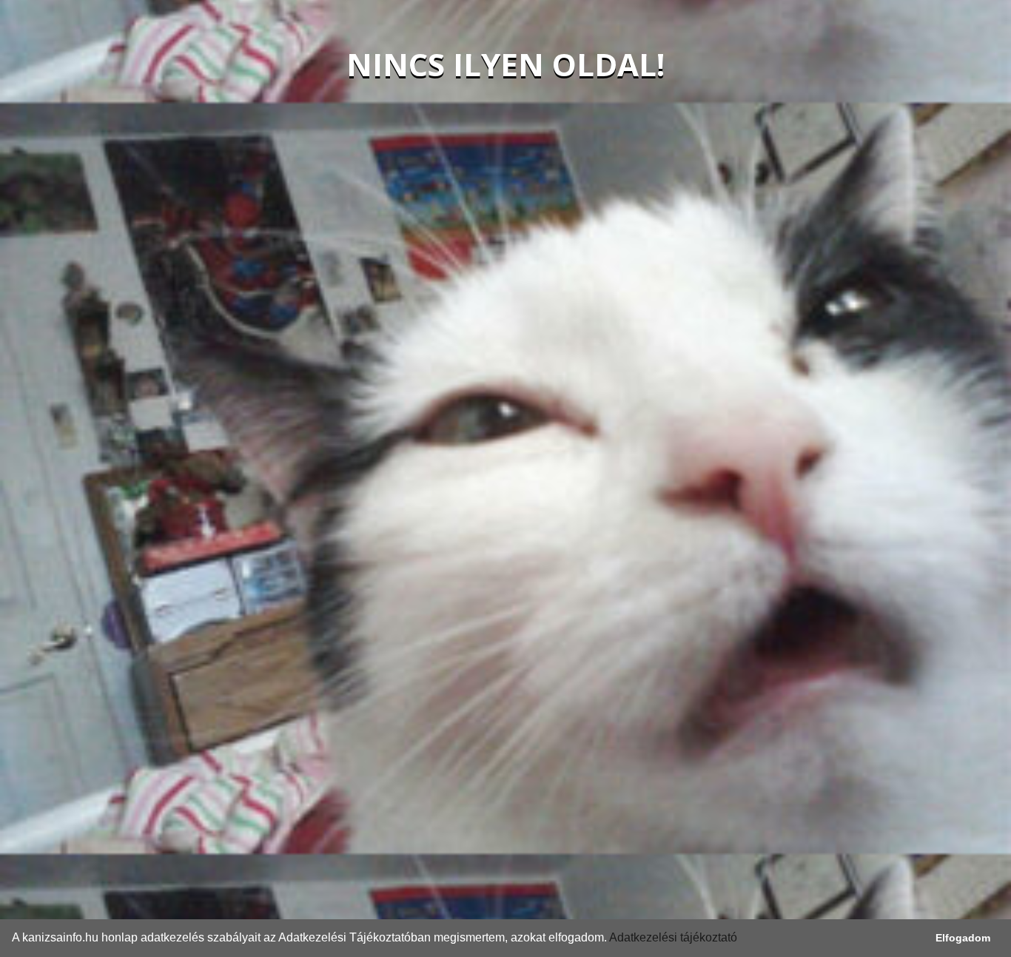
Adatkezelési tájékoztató (673, 937)
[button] (742, 939)
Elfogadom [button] (963, 938)
